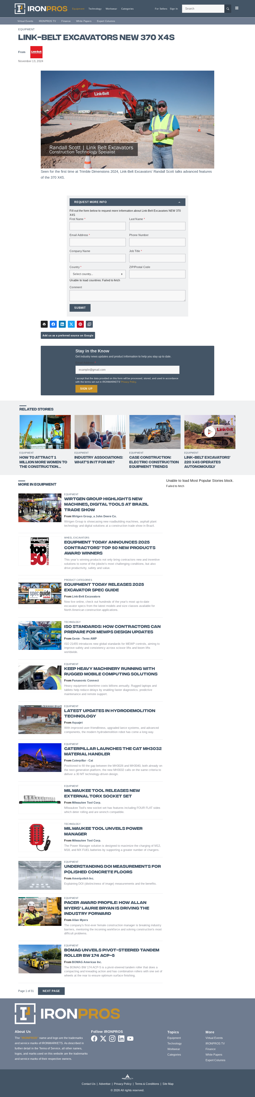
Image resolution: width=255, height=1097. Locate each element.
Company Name (80, 251)
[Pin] (80, 324)
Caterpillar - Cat (82, 760)
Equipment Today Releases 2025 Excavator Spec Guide (104, 587)
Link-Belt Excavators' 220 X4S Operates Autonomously (207, 462)
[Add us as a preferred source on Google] (89, 324)
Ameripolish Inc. (83, 878)
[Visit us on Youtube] (130, 1038)
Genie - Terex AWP (84, 638)
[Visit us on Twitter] (103, 1038)
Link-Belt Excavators (86, 596)
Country (75, 267)
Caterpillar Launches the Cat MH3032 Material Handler (113, 751)
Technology (72, 622)
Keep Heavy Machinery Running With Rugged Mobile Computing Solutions (111, 671)
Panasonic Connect (85, 680)
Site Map (168, 1083)
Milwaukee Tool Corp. (86, 802)
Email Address (80, 235)
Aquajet (77, 722)
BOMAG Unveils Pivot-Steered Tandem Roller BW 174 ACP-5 (111, 953)
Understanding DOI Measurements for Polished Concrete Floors (112, 869)
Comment (76, 287)
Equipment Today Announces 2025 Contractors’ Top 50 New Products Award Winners (109, 548)
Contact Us (88, 1083)
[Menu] (236, 8)
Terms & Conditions (147, 1083)
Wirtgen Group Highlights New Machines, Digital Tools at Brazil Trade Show (106, 505)
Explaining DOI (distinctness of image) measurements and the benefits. (110, 883)
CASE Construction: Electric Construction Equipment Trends (154, 462)
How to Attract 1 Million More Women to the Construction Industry (43, 462)
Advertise (104, 1083)
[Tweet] (71, 324)
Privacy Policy (128, 381)
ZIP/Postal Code (139, 267)
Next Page (51, 991)
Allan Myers (80, 920)
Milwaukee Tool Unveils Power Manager (103, 831)
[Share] (53, 324)
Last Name (137, 219)
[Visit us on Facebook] (94, 1038)
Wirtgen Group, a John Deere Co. (94, 516)
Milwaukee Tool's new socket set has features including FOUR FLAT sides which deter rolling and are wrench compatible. (112, 810)
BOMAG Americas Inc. (87, 962)
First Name (77, 219)
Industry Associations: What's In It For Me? (98, 460)
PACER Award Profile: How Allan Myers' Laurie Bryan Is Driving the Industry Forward (106, 908)
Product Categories (78, 580)
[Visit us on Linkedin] (121, 1038)
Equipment (26, 29)
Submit (80, 307)
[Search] (227, 9)
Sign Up (86, 388)
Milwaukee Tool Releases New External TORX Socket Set (102, 793)
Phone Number (138, 235)
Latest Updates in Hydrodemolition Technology (109, 713)
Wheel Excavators (76, 537)
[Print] (44, 324)
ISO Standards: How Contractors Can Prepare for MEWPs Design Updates (112, 629)
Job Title (135, 251)
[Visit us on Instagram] (112, 1038)
